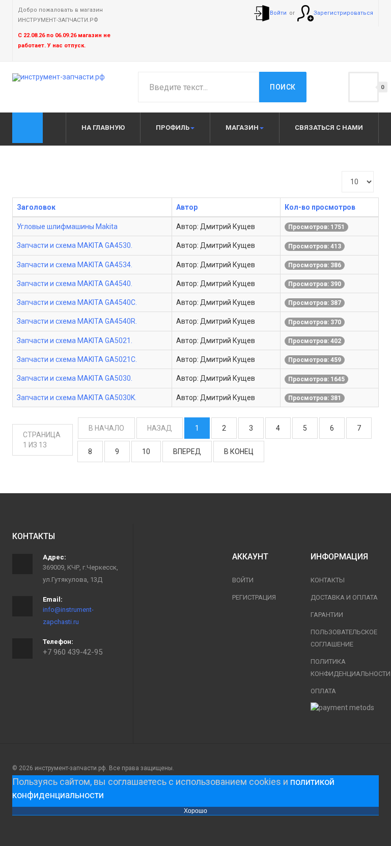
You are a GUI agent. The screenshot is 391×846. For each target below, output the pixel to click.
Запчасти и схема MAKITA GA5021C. (77, 359)
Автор (187, 207)
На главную (103, 127)
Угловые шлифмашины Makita (67, 226)
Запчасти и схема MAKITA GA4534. (74, 265)
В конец (239, 451)
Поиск (283, 87)
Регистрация (254, 597)
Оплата (323, 691)
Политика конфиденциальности (345, 668)
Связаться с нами (329, 127)
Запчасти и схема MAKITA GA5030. (74, 378)
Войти (243, 580)
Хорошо (195, 810)
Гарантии (327, 614)
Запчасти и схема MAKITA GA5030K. (76, 397)
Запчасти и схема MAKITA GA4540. (74, 283)
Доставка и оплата (344, 597)
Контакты (328, 580)
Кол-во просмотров (320, 207)
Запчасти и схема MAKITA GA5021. (74, 340)
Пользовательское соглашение (344, 638)
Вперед (187, 451)
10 (146, 451)
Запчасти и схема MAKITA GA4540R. (77, 321)
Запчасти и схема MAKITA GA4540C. (77, 302)
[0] (363, 87)
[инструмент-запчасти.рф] (58, 77)
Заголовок (36, 207)
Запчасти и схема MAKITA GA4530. (74, 245)
